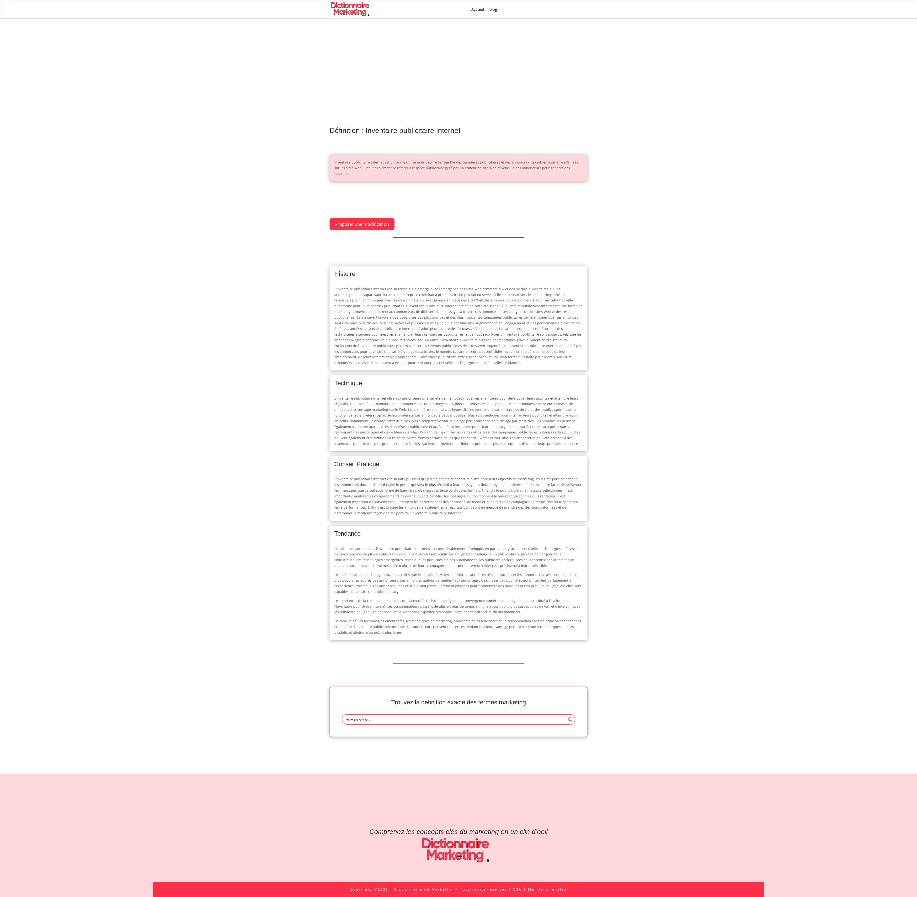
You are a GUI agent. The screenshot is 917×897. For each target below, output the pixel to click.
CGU (518, 889)
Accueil (477, 9)
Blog (493, 9)
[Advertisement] (458, 54)
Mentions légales (547, 889)
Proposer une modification (362, 224)
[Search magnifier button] (570, 719)
